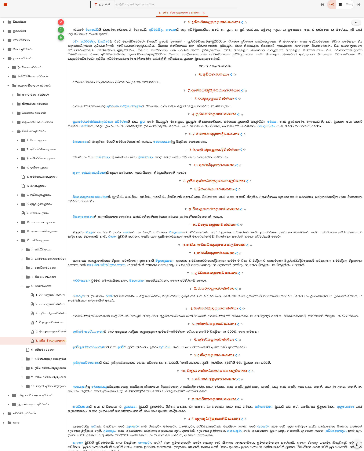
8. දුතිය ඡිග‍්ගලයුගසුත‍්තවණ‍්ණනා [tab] (179, 12)
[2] (340, 4)
